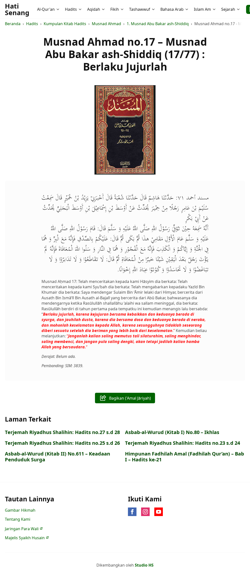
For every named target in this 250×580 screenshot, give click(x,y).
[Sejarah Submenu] (238, 9)
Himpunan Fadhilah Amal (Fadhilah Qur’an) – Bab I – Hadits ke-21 (184, 457)
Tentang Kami (17, 519)
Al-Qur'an (46, 9)
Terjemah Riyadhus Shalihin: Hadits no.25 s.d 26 (62, 443)
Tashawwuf (139, 9)
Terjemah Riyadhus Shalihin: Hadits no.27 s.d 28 (62, 432)
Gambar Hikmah (20, 510)
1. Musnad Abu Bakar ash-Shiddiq (158, 23)
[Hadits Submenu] (80, 9)
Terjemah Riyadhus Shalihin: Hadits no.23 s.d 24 (182, 443)
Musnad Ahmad (106, 23)
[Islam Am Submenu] (214, 9)
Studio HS (144, 565)
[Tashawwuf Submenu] (153, 9)
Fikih (114, 9)
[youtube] (158, 512)
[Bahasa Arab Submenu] (187, 9)
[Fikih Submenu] (122, 9)
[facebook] (132, 512)
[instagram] (145, 512)
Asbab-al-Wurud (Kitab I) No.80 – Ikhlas (172, 432)
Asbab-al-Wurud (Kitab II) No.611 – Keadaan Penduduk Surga (57, 457)
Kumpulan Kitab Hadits (65, 23)
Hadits (71, 9)
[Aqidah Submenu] (103, 9)
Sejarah (228, 9)
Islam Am (202, 9)
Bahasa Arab (172, 9)
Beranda (13, 23)
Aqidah (93, 9)
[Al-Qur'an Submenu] (58, 9)
